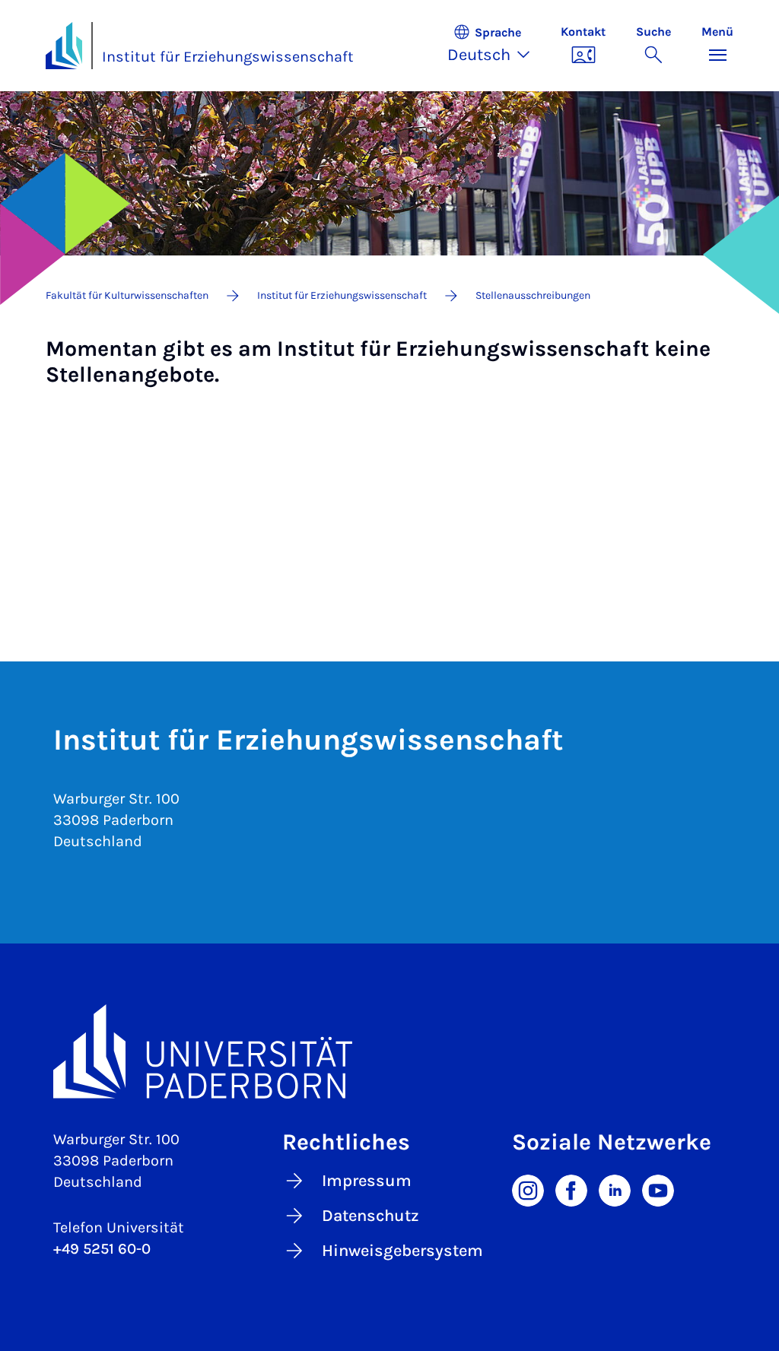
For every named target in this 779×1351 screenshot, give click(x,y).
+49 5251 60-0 (102, 1248)
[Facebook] (571, 1189)
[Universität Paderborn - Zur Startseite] (64, 45)
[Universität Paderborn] (389, 1051)
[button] (496, 45)
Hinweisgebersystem (402, 1251)
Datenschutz (370, 1216)
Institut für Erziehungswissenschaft (228, 56)
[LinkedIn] (615, 1189)
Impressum (367, 1181)
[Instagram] (528, 1189)
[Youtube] (658, 1189)
